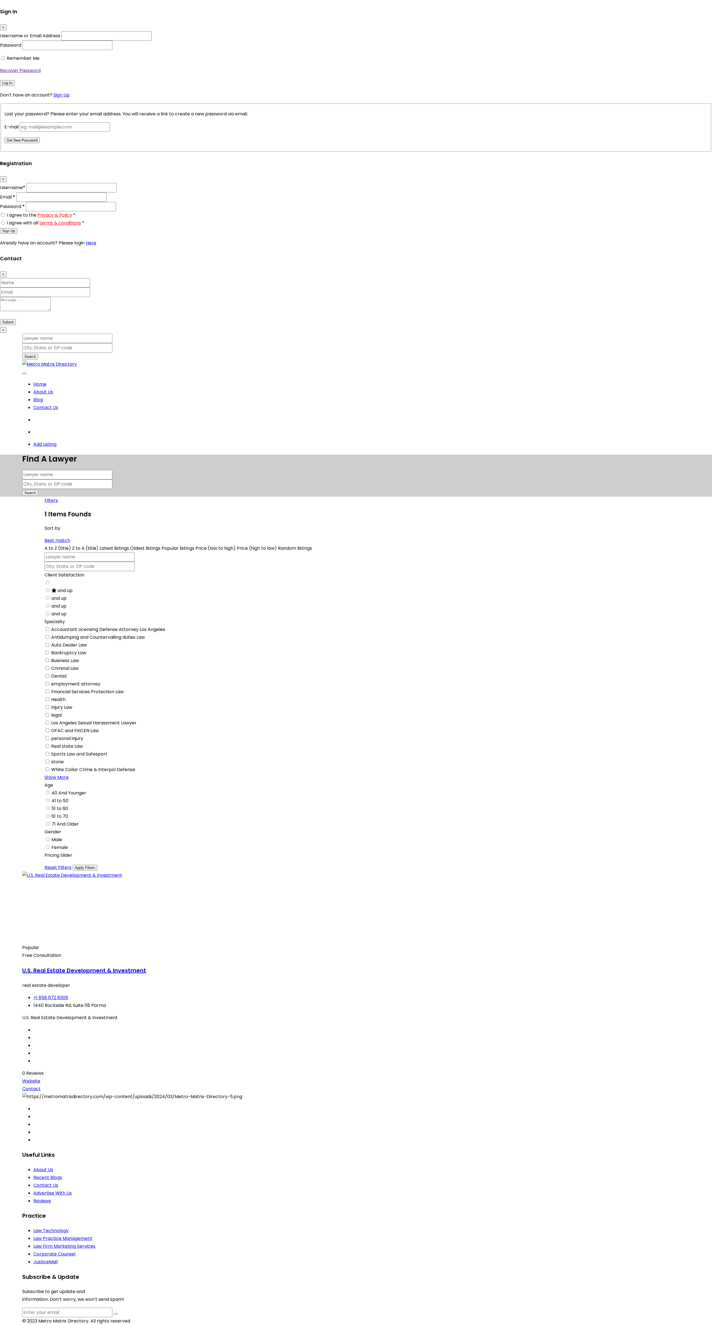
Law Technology (51, 1230)
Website (31, 1081)
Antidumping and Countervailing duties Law (98, 637)
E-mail (11, 127)
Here (91, 243)
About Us (43, 392)
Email (7, 197)
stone (57, 762)
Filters (51, 500)
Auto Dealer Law (69, 645)
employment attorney (75, 684)
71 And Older (65, 824)
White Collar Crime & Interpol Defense (93, 769)
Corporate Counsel (54, 1254)
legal (56, 715)
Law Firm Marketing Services (64, 1246)
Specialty (54, 621)
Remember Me (23, 58)
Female (59, 847)
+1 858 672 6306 (50, 997)
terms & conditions (60, 223)
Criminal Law (65, 668)
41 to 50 (59, 801)
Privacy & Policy (55, 215)
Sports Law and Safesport (79, 754)
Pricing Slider (58, 855)
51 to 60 (59, 808)
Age (48, 785)
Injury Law (61, 707)
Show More (56, 777)
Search (30, 357)
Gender (52, 832)
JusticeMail (45, 1262)
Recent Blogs (47, 1177)
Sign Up (61, 95)
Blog (38, 400)
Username (12, 187)
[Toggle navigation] (24, 373)
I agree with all (45, 223)
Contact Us (45, 407)
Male (56, 839)
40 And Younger (68, 793)
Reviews (42, 1201)
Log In (7, 83)
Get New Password (22, 140)
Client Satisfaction (64, 575)
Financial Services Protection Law (87, 691)
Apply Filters (85, 868)
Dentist (59, 676)
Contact (31, 1089)
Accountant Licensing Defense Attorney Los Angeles (108, 629)
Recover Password (20, 70)
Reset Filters (57, 867)
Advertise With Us (52, 1193)
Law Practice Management (62, 1238)
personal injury (67, 738)
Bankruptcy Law (68, 653)
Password (10, 45)
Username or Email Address (30, 36)
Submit (8, 322)
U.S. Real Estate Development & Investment (84, 970)
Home (39, 384)
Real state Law (67, 746)
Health (58, 699)
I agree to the (41, 215)
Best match (57, 540)
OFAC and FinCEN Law (75, 730)
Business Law (65, 660)
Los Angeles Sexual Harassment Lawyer (94, 723)
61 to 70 (59, 816)
